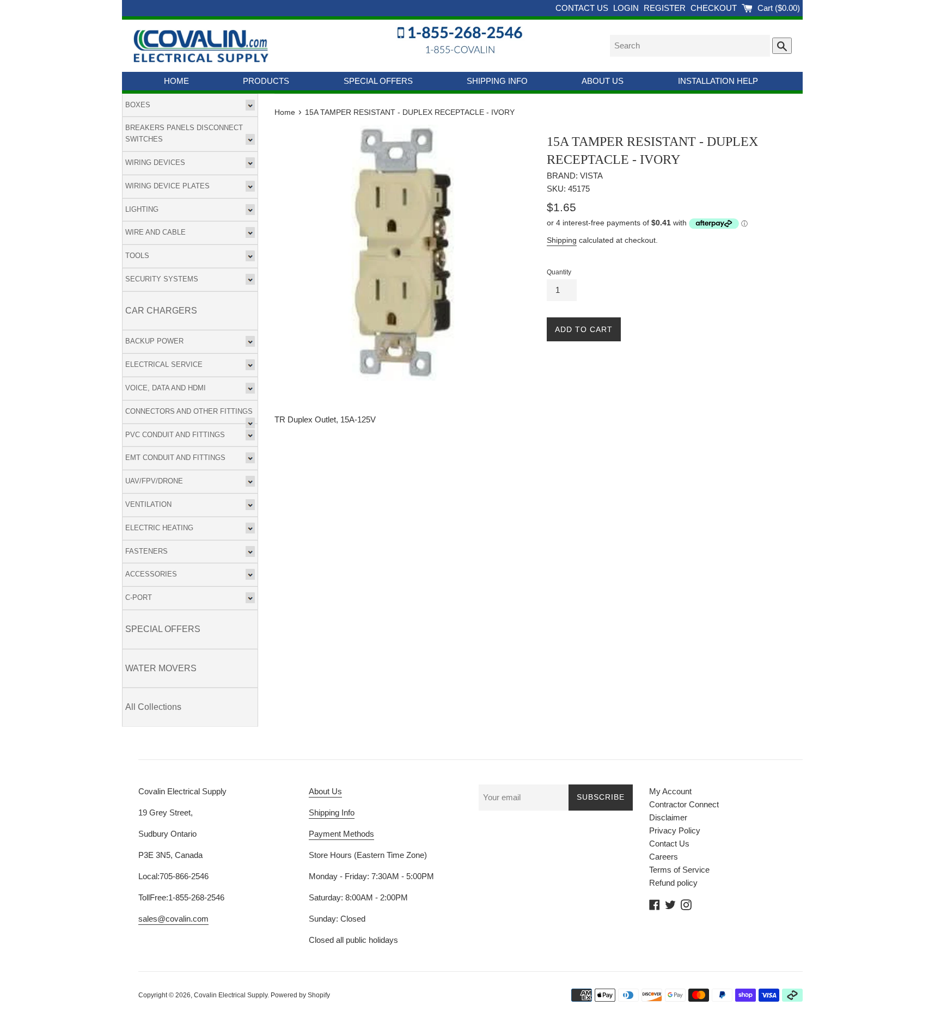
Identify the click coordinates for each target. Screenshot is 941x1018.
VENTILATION (148, 504)
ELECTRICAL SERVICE (164, 364)
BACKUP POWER (154, 341)
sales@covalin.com (173, 918)
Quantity (559, 272)
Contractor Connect (684, 804)
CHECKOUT (715, 8)
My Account (670, 791)
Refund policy (673, 882)
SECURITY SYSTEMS (161, 279)
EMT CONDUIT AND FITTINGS (175, 457)
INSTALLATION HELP (718, 80)
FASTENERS (146, 551)
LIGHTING (141, 209)
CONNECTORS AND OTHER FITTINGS (189, 411)
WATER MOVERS (161, 668)
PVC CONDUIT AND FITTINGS (175, 435)
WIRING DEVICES (155, 162)
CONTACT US (582, 8)
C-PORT (138, 597)
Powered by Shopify (300, 995)
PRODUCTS (266, 80)
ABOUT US (603, 80)
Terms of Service (679, 869)
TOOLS (137, 256)
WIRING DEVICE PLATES (167, 186)
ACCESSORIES (151, 574)
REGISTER (666, 8)
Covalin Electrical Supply (230, 995)
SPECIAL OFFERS (378, 80)
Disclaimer (668, 817)
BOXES (137, 105)
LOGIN (627, 8)
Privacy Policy (674, 830)
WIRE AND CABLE (155, 232)
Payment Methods (341, 833)
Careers (663, 856)
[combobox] (690, 46)
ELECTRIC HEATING (159, 528)
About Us (325, 791)
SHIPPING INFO (497, 80)
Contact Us (669, 843)
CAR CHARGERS (161, 310)
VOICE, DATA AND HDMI (165, 388)
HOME (176, 80)
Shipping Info (332, 812)
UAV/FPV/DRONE (154, 481)
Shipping (562, 240)
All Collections (153, 707)
